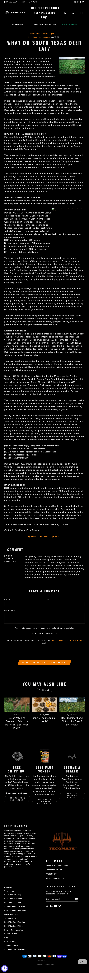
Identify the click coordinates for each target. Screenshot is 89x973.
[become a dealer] (72, 756)
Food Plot (37, 37)
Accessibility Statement (15, 949)
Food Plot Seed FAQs (13, 926)
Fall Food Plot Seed (12, 902)
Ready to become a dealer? (72, 795)
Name (7, 599)
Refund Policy (10, 941)
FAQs (44, 17)
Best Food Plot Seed (13, 899)
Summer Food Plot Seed (14, 906)
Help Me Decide (44, 12)
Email (48, 599)
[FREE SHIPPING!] (17, 756)
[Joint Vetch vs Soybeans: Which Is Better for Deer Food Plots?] (17, 705)
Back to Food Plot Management (46, 662)
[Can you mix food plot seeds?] (44, 705)
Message (10, 610)
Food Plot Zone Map (12, 895)
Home (32, 34)
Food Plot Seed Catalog (14, 922)
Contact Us (9, 891)
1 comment (46, 37)
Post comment (44, 633)
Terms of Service (76, 640)
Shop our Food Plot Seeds (17, 799)
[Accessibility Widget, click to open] (4, 968)
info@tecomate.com (55, 878)
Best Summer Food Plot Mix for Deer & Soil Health (72, 721)
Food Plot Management (47, 34)
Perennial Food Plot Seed (15, 910)
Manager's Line (11, 914)
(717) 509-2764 (10, 2)
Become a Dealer (11, 934)
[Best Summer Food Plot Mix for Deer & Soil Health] (72, 705)
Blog (6, 937)
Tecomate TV (10, 918)
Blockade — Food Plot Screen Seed (44, 801)
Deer (30, 37)
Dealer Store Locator (13, 930)
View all (44, 690)
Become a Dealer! (70, 24)
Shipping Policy (11, 945)
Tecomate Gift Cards (29, 2)
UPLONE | (45, 965)
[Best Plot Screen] (44, 756)
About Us (8, 887)
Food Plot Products (44, 8)
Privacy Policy (58, 640)
